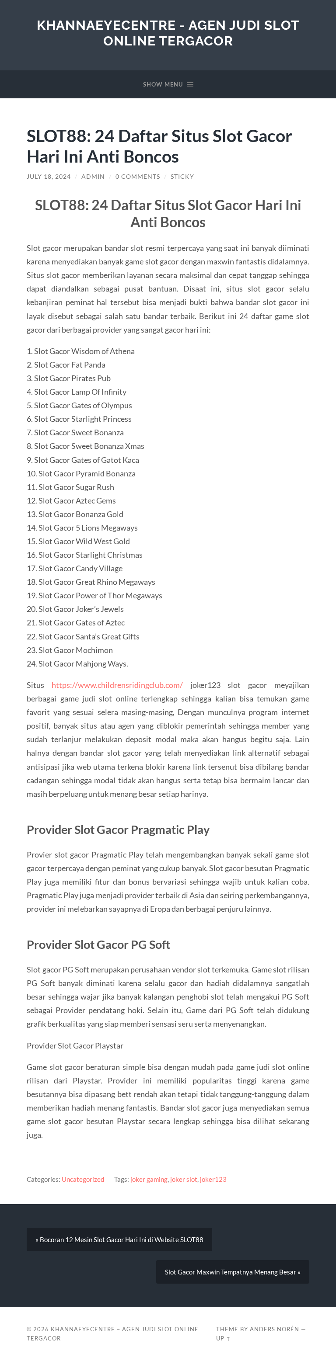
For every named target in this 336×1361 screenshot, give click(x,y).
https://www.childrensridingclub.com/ (117, 685)
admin (93, 176)
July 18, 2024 (49, 176)
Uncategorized (83, 1179)
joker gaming (149, 1179)
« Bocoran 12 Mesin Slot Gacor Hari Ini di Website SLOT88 (119, 1239)
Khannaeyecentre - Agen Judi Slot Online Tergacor (168, 33)
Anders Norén (274, 1329)
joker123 (213, 1179)
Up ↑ (223, 1338)
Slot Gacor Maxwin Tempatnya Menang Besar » (233, 1272)
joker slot (183, 1179)
